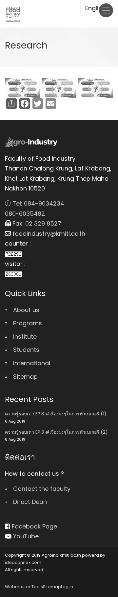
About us (26, 310)
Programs (27, 323)
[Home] (13, 14)
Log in (67, 587)
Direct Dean (30, 502)
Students (26, 350)
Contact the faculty (41, 489)
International (31, 363)
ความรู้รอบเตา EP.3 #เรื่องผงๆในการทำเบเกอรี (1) (56, 414)
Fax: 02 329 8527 (36, 223)
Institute (25, 336)
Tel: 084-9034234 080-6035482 (34, 208)
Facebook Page (33, 526)
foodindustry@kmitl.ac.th (48, 233)
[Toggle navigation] (106, 10)
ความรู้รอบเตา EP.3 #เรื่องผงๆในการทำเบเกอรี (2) (56, 432)
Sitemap (25, 376)
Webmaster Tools (24, 587)
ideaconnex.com (23, 562)
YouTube (25, 536)
